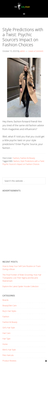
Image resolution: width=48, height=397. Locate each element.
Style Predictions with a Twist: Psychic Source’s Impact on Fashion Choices (22, 37)
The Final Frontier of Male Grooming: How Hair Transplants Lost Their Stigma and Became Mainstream (21, 277)
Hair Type (6, 338)
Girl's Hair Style (8, 327)
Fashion (16, 158)
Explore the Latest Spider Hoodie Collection (20, 286)
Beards (5, 300)
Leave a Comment (35, 51)
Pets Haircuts (8, 355)
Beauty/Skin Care (9, 305)
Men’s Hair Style (9, 349)
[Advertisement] (24, 228)
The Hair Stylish (24, 6)
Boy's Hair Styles (9, 311)
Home (5, 344)
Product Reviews (9, 360)
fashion (16, 161)
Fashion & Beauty (27, 158)
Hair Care (6, 333)
